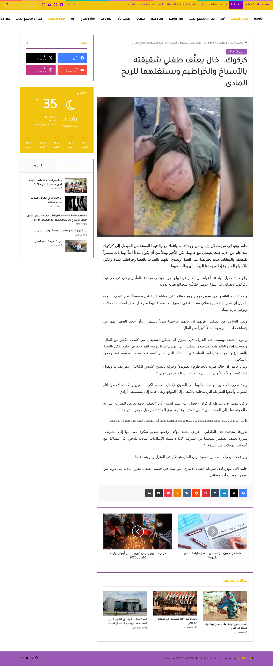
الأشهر (75, 165)
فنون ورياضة (176, 19)
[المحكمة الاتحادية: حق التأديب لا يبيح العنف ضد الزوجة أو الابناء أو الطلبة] (125, 603)
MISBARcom (244, 658)
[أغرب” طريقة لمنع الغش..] (76, 246)
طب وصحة (156, 19)
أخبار (222, 19)
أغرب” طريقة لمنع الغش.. (47, 241)
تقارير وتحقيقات (239, 19)
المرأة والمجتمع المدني (202, 19)
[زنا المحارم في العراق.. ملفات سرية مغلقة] (76, 203)
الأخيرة (38, 165)
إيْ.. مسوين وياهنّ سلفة (213, 4)
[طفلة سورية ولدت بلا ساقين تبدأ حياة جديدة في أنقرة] (225, 606)
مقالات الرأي (124, 19)
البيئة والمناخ (88, 19)
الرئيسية (258, 19)
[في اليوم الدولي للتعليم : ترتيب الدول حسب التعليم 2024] (76, 185)
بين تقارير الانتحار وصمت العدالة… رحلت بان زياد (61, 231)
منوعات (140, 19)
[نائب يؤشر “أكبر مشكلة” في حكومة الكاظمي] (175, 603)
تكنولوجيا (106, 19)
